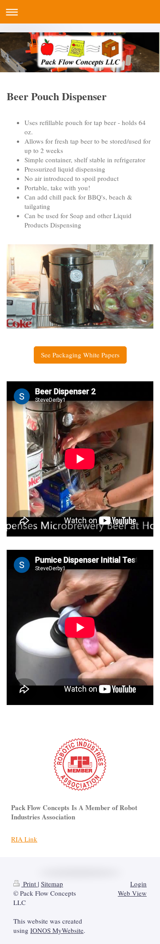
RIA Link (24, 838)
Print (29, 883)
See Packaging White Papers (80, 354)
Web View (132, 893)
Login (138, 883)
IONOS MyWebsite (57, 930)
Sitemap (52, 883)
